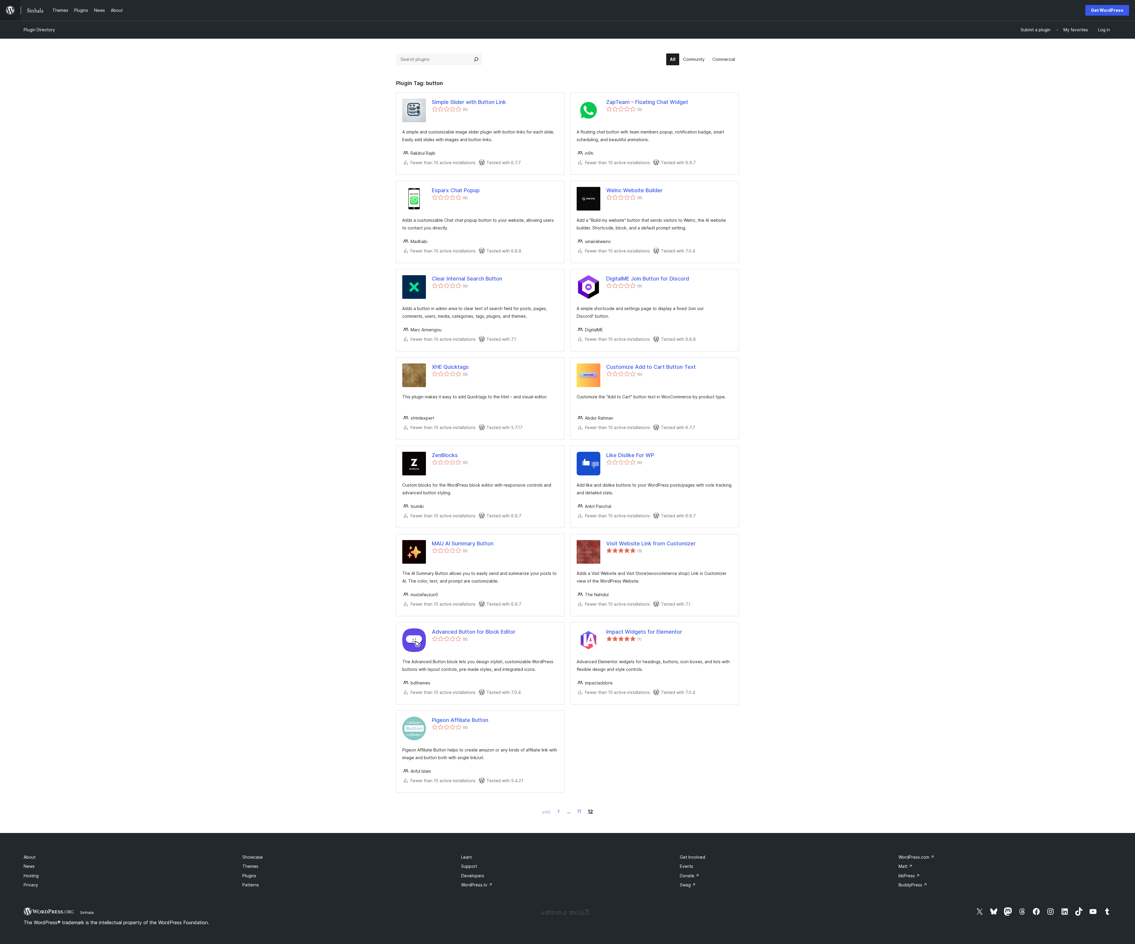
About (29, 857)
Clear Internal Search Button (467, 278)
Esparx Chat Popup (456, 190)
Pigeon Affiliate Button (460, 720)
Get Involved (692, 857)
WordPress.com (916, 857)
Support (469, 866)
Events (686, 866)
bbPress (909, 875)
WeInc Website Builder (634, 190)
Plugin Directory (39, 29)
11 (579, 811)
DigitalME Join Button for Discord (647, 278)
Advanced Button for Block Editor (473, 632)
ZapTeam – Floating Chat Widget (647, 102)
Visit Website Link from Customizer (651, 543)
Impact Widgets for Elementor (644, 632)
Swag (688, 884)
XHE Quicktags (450, 367)
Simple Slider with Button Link (469, 102)
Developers (472, 875)
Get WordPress (1107, 10)
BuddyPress (913, 884)
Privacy (31, 884)
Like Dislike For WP (630, 455)
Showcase (252, 857)
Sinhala (87, 912)
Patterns (250, 884)
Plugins (249, 875)
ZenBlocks (445, 455)
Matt (905, 866)
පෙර (546, 811)
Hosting (31, 875)
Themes (250, 866)
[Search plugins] (476, 59)
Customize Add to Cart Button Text (651, 367)
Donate (689, 875)
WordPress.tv (476, 884)
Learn (466, 857)
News (29, 866)
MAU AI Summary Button (462, 543)
